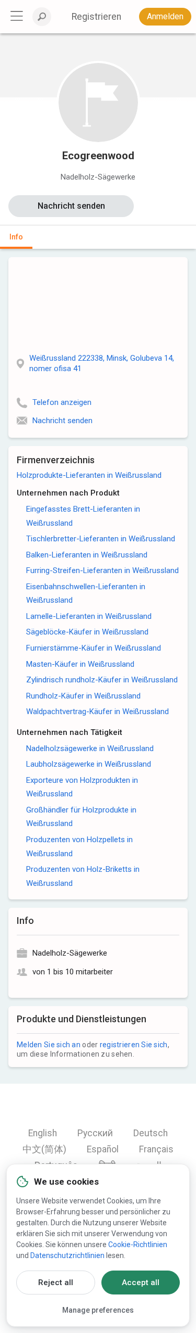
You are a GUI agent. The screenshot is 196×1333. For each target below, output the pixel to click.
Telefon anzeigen (61, 402)
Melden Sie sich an (48, 1044)
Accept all (140, 1282)
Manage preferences (98, 1310)
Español (103, 1149)
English (42, 1133)
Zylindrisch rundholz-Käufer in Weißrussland (102, 679)
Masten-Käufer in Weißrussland (80, 664)
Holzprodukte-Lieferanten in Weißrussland (89, 475)
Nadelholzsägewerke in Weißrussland (90, 748)
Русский (95, 1133)
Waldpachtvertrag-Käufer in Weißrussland (97, 711)
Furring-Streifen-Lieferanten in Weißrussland (102, 570)
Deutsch (150, 1133)
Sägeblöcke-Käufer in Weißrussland (87, 632)
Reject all (55, 1282)
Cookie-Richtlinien (137, 1244)
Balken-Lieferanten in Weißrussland (86, 555)
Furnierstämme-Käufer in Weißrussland (93, 648)
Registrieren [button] (96, 16)
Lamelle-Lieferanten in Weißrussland (89, 616)
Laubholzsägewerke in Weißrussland (88, 764)
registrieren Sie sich (134, 1044)
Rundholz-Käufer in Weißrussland (83, 696)
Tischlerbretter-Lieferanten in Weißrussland (100, 538)
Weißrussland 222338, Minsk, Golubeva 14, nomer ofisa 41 (101, 363)
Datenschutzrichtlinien (67, 1255)
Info (16, 237)
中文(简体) (44, 1149)
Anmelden (165, 16)
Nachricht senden (71, 206)
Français (156, 1149)
